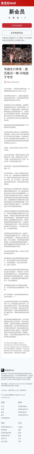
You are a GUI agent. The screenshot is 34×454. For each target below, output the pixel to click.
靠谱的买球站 (5, 436)
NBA (8, 82)
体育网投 (4, 430)
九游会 (20, 427)
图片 (2, 415)
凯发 (19, 433)
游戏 (2, 412)
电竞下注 (4, 438)
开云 (19, 438)
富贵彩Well (8, 3)
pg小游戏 (4, 441)
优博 (19, 436)
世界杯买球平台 (23, 409)
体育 (2, 409)
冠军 (19, 430)
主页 (2, 406)
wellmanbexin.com (20, 377)
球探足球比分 (22, 412)
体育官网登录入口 (7, 427)
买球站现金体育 (6, 433)
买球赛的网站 (22, 406)
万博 (19, 441)
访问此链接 (17, 25)
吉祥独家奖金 (17, 33)
